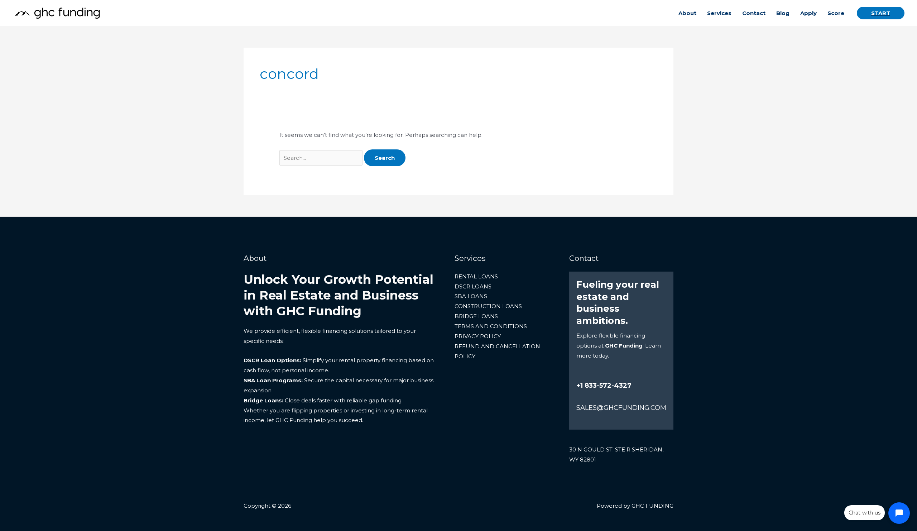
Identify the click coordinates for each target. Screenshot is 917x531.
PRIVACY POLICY (478, 336)
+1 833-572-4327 (604, 385)
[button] (880, 13)
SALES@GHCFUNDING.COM (621, 408)
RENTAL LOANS (476, 276)
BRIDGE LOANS (476, 316)
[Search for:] (321, 157)
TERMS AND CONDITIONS (491, 326)
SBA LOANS (471, 296)
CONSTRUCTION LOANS (488, 306)
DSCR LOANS (473, 286)
